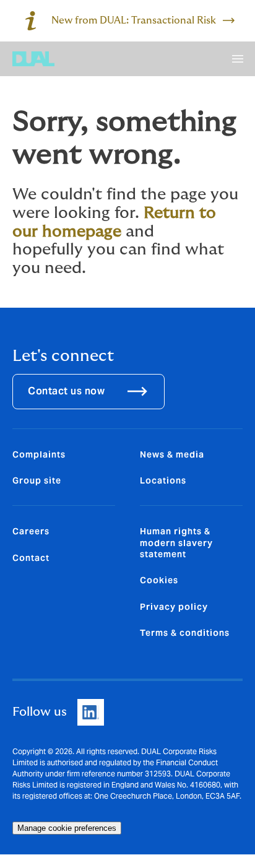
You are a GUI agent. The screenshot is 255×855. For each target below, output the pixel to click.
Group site (36, 480)
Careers (31, 531)
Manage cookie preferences (66, 828)
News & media (172, 454)
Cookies (159, 580)
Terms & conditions (185, 632)
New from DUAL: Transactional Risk (133, 20)
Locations (163, 480)
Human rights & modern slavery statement (176, 543)
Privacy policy (174, 606)
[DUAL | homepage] (33, 58)
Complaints (39, 454)
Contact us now (66, 390)
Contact (31, 557)
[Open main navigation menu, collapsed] (237, 58)
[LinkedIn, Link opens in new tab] (91, 712)
